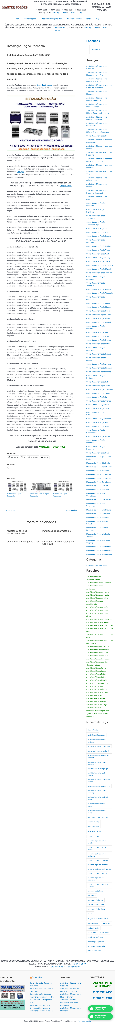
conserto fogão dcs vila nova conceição (98, 885)
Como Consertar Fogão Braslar (98, 340)
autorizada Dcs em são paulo (98, 817)
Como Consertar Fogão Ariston (98, 232)
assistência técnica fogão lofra (99, 786)
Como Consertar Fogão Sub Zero (99, 265)
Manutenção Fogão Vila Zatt (97, 486)
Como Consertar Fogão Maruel (98, 269)
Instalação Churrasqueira (40, 1005)
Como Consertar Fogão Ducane (98, 311)
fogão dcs (107, 923)
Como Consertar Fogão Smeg (98, 257)
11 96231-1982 (76, 12)
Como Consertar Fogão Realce (98, 315)
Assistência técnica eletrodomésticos (17, 532)
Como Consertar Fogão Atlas (97, 408)
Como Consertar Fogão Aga (97, 228)
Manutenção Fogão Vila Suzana (98, 510)
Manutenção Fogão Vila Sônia (98, 514)
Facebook (93, 41)
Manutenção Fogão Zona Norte (98, 474)
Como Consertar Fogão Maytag (98, 372)
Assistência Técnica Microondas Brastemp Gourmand (69, 1002)
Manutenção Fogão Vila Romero (99, 550)
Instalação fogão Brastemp (40, 994)
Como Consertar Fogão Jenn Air (99, 273)
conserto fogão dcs (95, 836)
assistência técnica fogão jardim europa (99, 781)
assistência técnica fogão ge (98, 769)
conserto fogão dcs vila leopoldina (96, 879)
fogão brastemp (93, 923)
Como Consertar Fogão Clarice (98, 401)
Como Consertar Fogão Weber (98, 261)
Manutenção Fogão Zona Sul (97, 470)
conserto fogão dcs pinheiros (98, 865)
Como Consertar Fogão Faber (98, 303)
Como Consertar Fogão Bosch (98, 436)
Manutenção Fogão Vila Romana (99, 554)
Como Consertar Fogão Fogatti (98, 322)
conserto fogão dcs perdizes (98, 860)
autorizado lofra (93, 826)
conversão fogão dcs (95, 900)
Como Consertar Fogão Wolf (97, 254)
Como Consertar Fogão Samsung (99, 389)
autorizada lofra (93, 822)
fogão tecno (104, 933)
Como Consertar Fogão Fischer (98, 307)
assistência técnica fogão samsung (97, 792)
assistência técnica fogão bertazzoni (97, 741)
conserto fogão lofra (95, 891)
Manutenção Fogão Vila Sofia (97, 517)
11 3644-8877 (59, 27)
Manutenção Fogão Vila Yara (97, 490)
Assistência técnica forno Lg (41, 1011)
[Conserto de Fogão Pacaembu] (17, 486)
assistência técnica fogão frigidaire (97, 763)
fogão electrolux (93, 928)
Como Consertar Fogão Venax (98, 393)
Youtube (37, 977)
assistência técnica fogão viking (97, 812)
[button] (37, 18)
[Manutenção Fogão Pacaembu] (63, 486)
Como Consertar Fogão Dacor (98, 318)
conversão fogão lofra (96, 904)
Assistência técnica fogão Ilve (42, 997)
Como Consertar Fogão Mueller (98, 419)
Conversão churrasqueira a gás (23, 541)
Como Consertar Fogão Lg (96, 397)
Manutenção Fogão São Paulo (98, 463)
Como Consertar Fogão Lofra (97, 382)
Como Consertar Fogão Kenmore (99, 236)
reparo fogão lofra (94, 950)
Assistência (93, 730)
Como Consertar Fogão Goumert (99, 289)
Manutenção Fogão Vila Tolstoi (98, 500)
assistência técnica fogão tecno (97, 805)
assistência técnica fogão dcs (99, 751)
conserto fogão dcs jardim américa (97, 842)
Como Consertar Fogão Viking (98, 250)
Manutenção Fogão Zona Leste (98, 482)
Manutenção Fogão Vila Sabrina (98, 547)
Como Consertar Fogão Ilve (97, 332)
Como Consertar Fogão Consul (98, 426)
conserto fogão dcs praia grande (99, 869)
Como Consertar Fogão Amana (98, 364)
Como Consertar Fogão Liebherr (99, 368)
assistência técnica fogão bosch (99, 746)
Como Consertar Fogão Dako (97, 405)
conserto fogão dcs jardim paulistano (97, 855)
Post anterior (8, 510)
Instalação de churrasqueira (57, 531)
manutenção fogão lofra (96, 946)
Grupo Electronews (44, 85)
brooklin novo (94, 831)
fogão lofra (92, 933)
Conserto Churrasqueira (40, 1008)
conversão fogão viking (96, 909)
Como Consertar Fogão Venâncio (99, 293)
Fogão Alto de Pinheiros (98, 918)
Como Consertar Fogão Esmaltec (99, 354)
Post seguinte (72, 510)
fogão (90, 914)
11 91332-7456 (59, 12)
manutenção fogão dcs (96, 942)
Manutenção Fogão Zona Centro (99, 467)
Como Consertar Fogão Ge (97, 422)
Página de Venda (84, 1021)
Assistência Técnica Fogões (97, 565)
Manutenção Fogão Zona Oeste (98, 478)
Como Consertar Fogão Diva (97, 453)
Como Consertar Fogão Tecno (98, 386)
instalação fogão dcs (95, 937)
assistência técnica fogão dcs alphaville (98, 757)
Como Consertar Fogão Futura (98, 344)
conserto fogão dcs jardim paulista (97, 848)
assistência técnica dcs (96, 735)
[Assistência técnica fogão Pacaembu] (40, 486)
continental (92, 895)
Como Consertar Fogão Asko (97, 336)
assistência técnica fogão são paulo (98, 798)
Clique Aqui (66, 185)
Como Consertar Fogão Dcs (97, 136)
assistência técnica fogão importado (97, 774)
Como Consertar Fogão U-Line (98, 246)
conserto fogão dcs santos (97, 873)
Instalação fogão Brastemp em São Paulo (58, 542)
